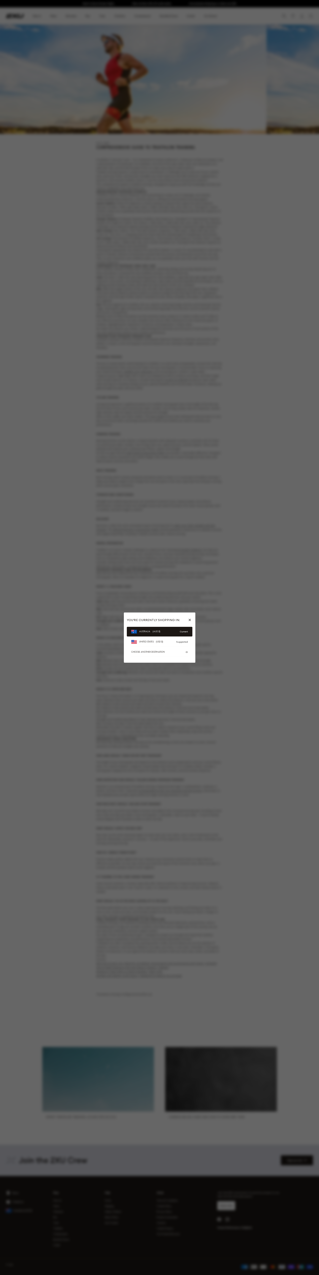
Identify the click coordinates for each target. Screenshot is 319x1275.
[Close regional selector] (190, 620)
